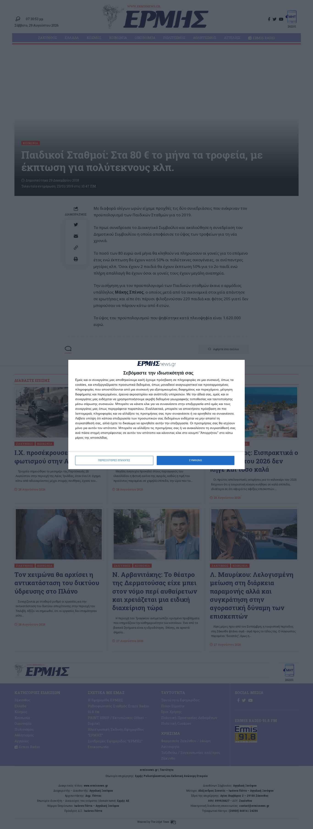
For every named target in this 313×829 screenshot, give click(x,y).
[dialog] (156, 414)
